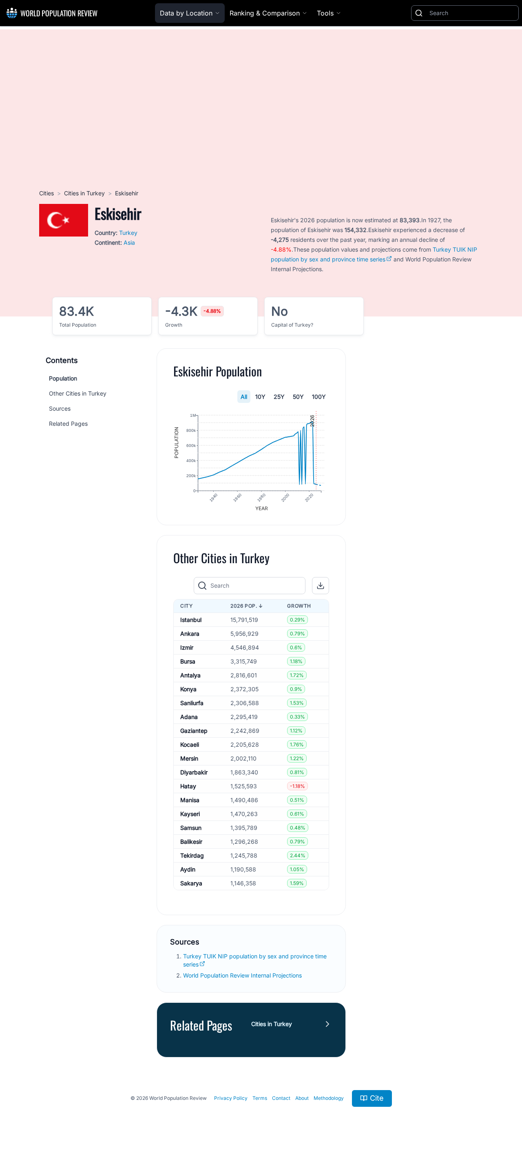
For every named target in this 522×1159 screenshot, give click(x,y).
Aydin (187, 869)
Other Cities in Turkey (77, 393)
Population (63, 378)
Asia (129, 242)
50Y (298, 396)
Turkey (128, 232)
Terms (259, 1098)
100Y (319, 396)
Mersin (189, 758)
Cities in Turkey (84, 193)
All (244, 396)
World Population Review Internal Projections (242, 975)
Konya (188, 689)
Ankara (189, 633)
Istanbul (190, 619)
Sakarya (191, 883)
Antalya (190, 675)
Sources (60, 408)
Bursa (187, 661)
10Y (260, 396)
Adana (189, 716)
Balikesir (191, 841)
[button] (320, 585)
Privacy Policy (231, 1098)
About (302, 1098)
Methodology (329, 1098)
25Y (279, 396)
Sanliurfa (191, 702)
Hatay (188, 786)
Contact (281, 1098)
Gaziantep (194, 730)
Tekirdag (192, 855)
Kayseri (190, 813)
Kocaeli (189, 744)
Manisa (189, 799)
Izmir (186, 647)
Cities (46, 193)
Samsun (190, 827)
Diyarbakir (194, 772)
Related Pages (68, 423)
